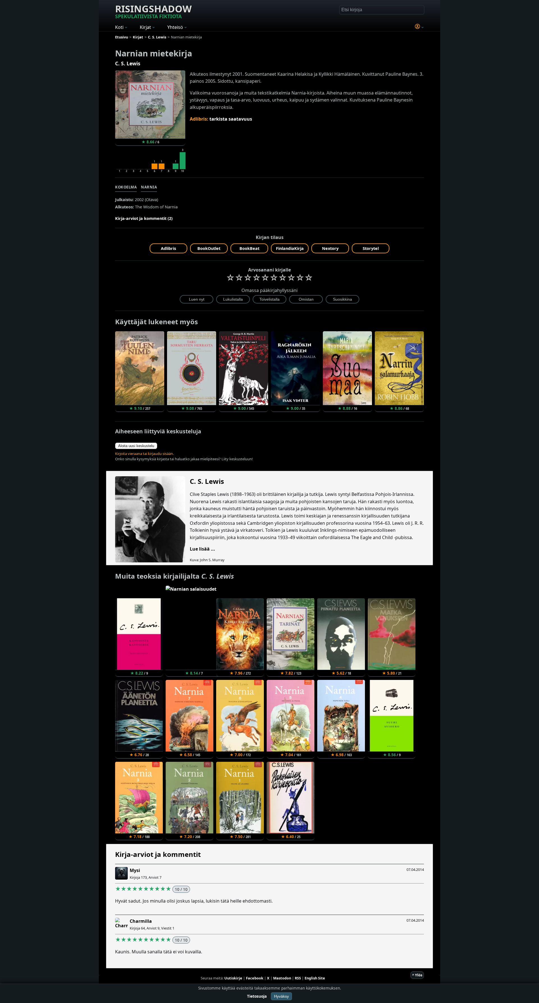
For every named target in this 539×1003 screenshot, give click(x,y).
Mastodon (282, 978)
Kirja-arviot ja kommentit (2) (144, 218)
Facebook (254, 978)
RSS (298, 978)
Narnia (149, 187)
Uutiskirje (233, 978)
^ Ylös (417, 974)
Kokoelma (126, 187)
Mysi (135, 870)
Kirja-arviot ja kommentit (158, 854)
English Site (315, 978)
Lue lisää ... (202, 549)
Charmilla (141, 921)
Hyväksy (281, 996)
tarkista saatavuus (230, 119)
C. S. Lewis (127, 63)
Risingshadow (153, 11)
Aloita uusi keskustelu (136, 446)
